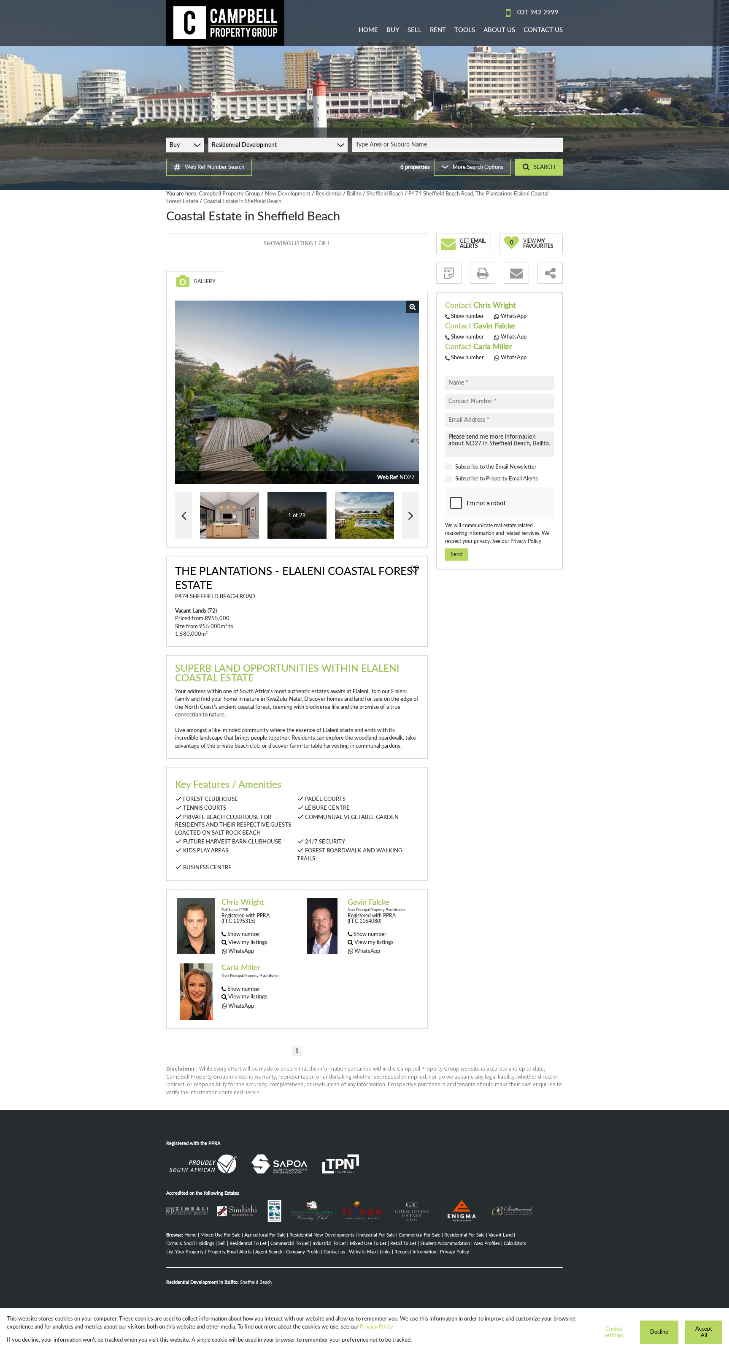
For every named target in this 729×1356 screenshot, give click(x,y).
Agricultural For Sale (265, 1235)
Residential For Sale (464, 1235)
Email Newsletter (516, 467)
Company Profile (303, 1252)
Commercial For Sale (419, 1235)
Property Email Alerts (512, 479)
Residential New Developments (321, 1235)
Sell (222, 1243)
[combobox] (458, 145)
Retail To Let (403, 1243)
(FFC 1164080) (364, 921)
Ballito (354, 193)
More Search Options (478, 167)
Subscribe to (496, 479)
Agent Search (268, 1252)
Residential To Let (248, 1243)
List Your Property (185, 1252)
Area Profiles (487, 1243)
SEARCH (544, 167)
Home (190, 1235)
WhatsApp (241, 951)
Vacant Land (501, 1235)
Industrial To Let (329, 1243)
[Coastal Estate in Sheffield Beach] (297, 392)
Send (456, 554)
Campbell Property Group (229, 193)
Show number (243, 934)
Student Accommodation (445, 1243)
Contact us (334, 1252)
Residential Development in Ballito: (202, 1282)
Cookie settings (613, 1332)
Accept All (703, 1332)
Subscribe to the (496, 467)
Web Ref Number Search (214, 167)
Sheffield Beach (385, 193)
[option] (364, 515)
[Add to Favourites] (414, 569)
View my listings (247, 942)
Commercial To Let (289, 1243)
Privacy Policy (525, 541)
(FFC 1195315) (238, 921)
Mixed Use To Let (368, 1243)
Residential (329, 193)
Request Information (415, 1252)
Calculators (515, 1243)
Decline (659, 1331)
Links (385, 1252)
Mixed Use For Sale (220, 1235)
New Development (287, 193)
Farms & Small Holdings (190, 1243)
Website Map (362, 1252)
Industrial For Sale (376, 1235)
